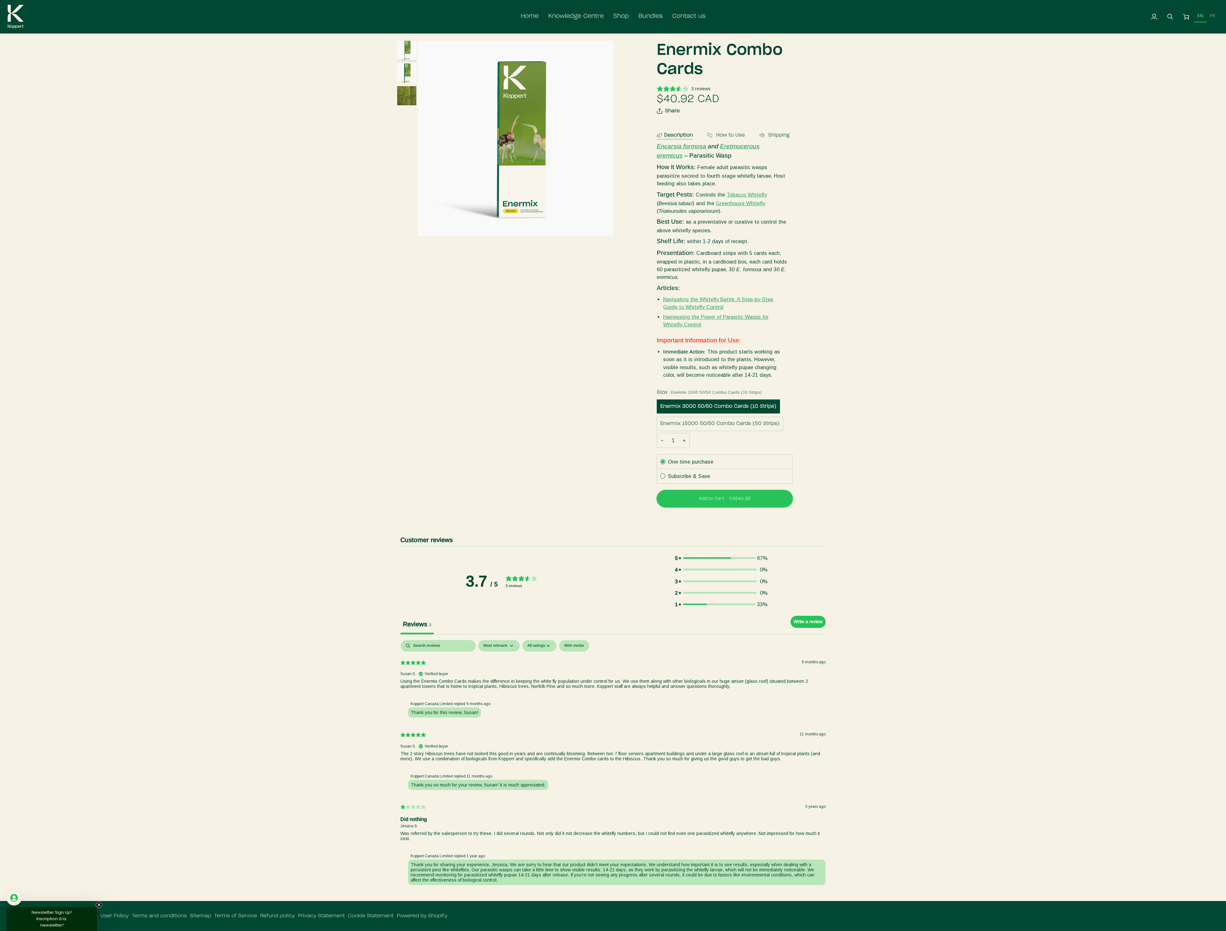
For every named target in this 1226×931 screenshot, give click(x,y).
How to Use (730, 135)
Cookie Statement (371, 915)
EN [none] (1200, 15)
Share (672, 110)
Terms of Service (235, 915)
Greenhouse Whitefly (740, 203)
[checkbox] (574, 646)
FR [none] (1212, 15)
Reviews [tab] (417, 624)
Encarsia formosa (681, 146)
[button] (576, 16)
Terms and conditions (159, 915)
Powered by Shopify (422, 915)
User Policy (115, 915)
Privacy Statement (321, 915)
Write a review (808, 621)
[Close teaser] (99, 905)
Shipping (778, 135)
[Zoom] (515, 138)
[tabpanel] (613, 764)
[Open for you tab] (14, 897)
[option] (1212, 16)
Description (678, 135)
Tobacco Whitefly (747, 194)
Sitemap (200, 915)
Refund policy (277, 915)
